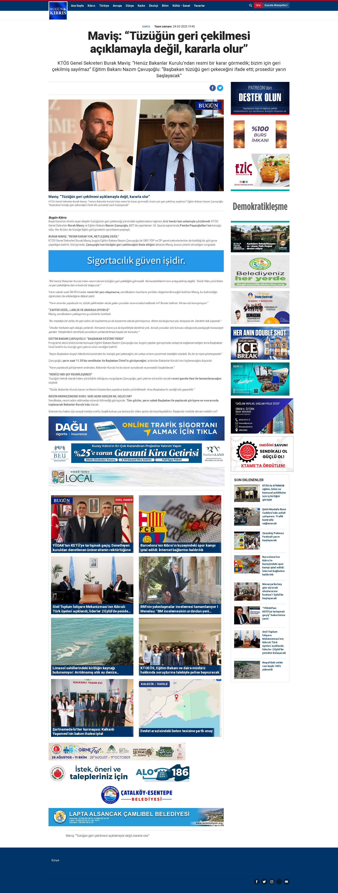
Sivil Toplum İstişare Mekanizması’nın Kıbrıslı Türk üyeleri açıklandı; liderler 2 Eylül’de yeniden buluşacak (274, 642)
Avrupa (117, 5)
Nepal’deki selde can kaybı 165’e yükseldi (272, 666)
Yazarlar (199, 5)
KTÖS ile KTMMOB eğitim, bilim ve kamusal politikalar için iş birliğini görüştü (274, 492)
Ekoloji (153, 5)
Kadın (141, 5)
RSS (279, 882)
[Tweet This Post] (220, 88)
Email (286, 882)
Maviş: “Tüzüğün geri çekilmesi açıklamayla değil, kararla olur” (99, 197)
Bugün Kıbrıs (58, 10)
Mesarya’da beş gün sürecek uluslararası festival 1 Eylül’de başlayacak (272, 591)
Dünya (130, 5)
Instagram (272, 882)
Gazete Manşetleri (276, 5)
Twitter (264, 882)
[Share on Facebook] (212, 88)
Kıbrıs (91, 5)
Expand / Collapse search (250, 5)
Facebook (257, 882)
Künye (55, 860)
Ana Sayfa (77, 5)
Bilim (165, 5)
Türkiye (104, 5)
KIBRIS (146, 26)
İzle (258, 5)
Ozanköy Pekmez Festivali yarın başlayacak (273, 537)
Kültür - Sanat (181, 5)
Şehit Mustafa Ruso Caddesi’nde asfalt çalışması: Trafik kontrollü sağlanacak (274, 516)
